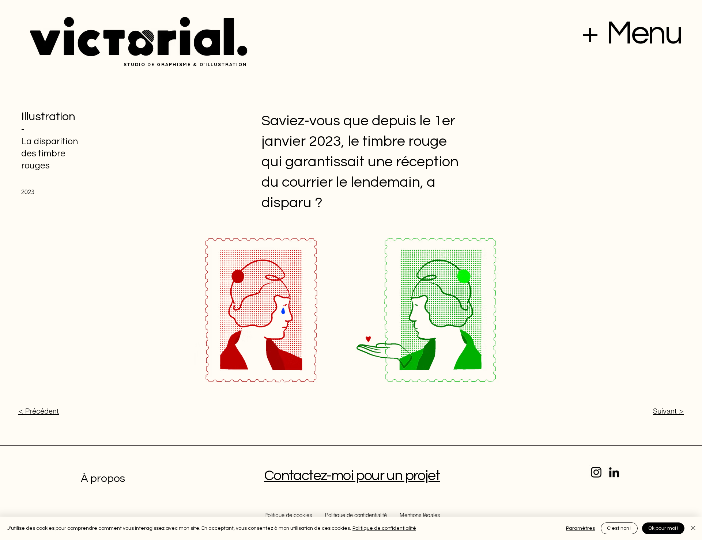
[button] (590, 35)
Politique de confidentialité (384, 528)
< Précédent (38, 410)
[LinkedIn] (614, 472)
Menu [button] (644, 33)
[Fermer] (693, 528)
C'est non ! (619, 528)
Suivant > (668, 410)
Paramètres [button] (580, 528)
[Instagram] (596, 472)
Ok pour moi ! (663, 528)
